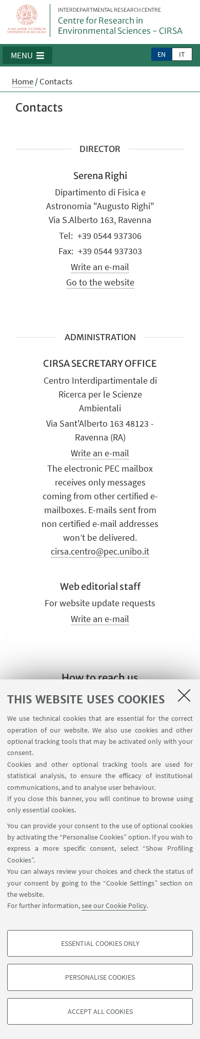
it (182, 54)
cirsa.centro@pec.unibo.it (100, 551)
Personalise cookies (100, 977)
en (161, 54)
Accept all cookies (100, 1011)
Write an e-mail (100, 267)
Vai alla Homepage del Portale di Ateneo (27, 20)
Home (22, 81)
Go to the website (100, 282)
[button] (27, 55)
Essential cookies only (100, 943)
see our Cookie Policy (114, 905)
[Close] (184, 695)
